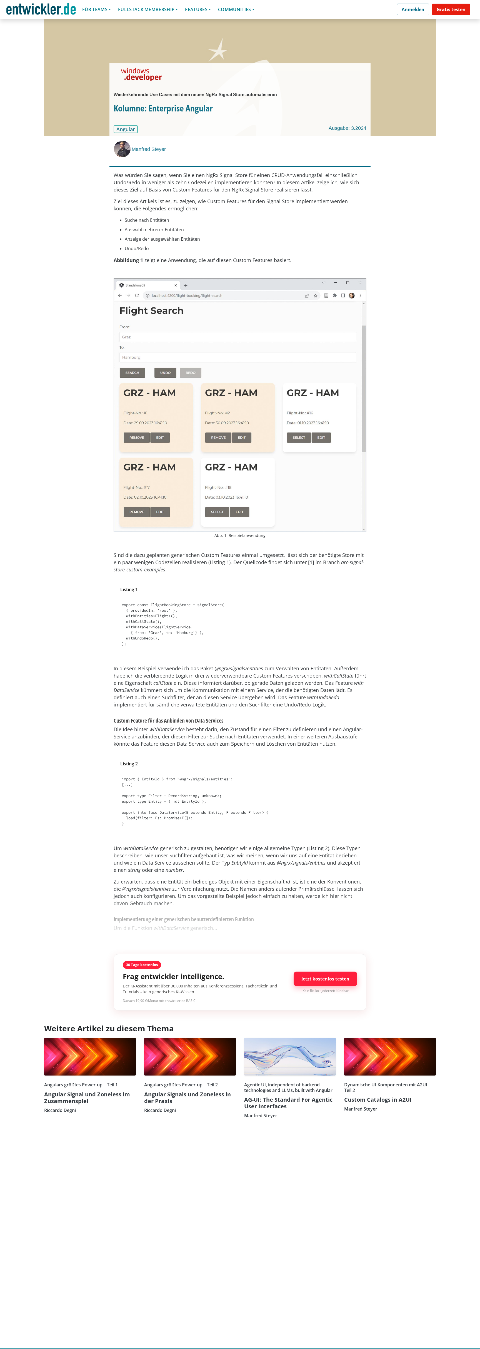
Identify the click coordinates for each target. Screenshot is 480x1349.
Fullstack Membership (146, 9)
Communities (234, 9)
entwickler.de (41, 10)
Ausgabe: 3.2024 (347, 128)
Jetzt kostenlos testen (325, 979)
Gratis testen (451, 9)
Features (196, 9)
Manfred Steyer (149, 149)
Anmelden (413, 9)
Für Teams (95, 9)
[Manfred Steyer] (123, 149)
